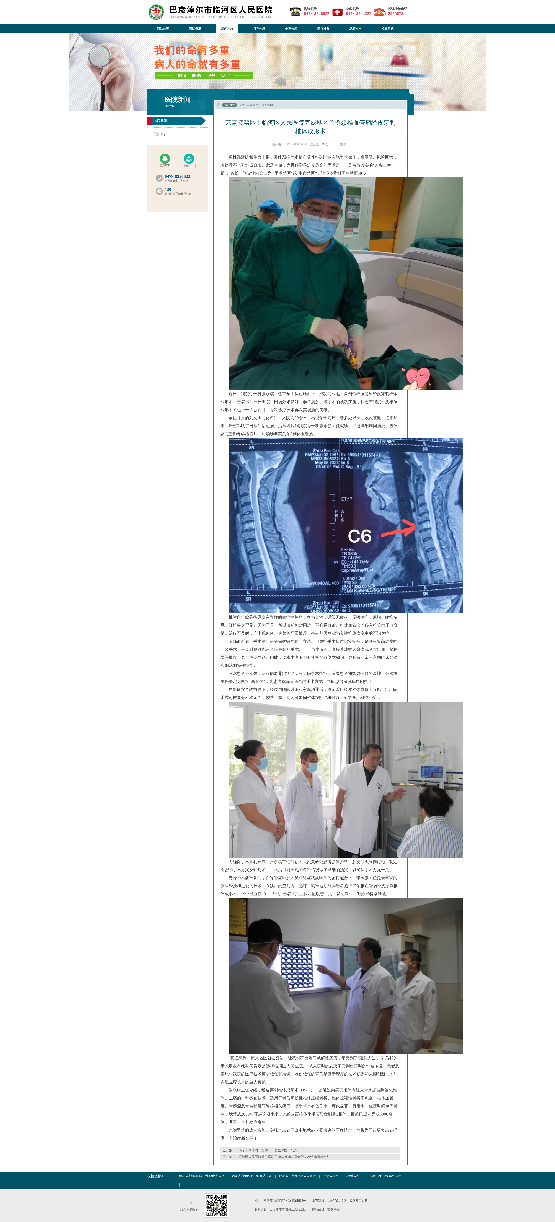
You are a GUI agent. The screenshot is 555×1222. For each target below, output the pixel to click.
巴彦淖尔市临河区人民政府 (297, 1176)
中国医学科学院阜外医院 (384, 1176)
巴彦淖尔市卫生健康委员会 (341, 1176)
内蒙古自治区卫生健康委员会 (251, 1176)
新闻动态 (252, 104)
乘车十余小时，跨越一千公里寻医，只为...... (270, 1150)
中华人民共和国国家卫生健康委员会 (200, 1176)
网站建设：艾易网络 (326, 1209)
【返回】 (343, 144)
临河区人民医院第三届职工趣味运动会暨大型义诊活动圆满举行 (284, 1157)
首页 (241, 104)
